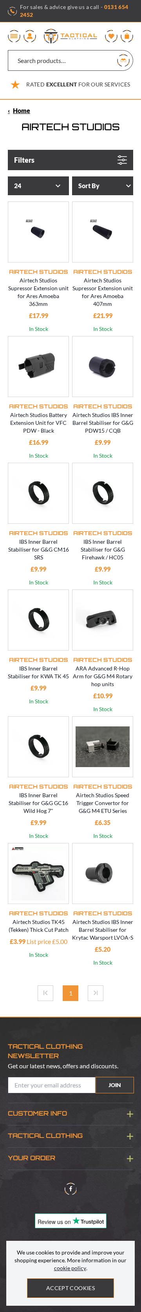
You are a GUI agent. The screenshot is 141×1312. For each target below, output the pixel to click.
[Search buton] (123, 60)
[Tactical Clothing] (70, 36)
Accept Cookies (70, 1288)
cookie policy (70, 1268)
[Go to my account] (30, 36)
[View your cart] (127, 36)
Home (19, 110)
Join (114, 1085)
